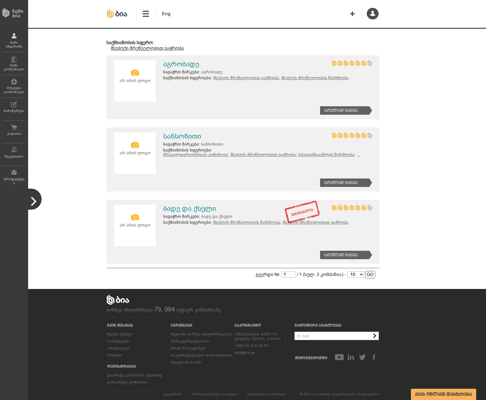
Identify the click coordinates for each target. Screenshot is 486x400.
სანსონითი (182, 136)
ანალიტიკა (118, 348)
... (359, 154)
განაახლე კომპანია (127, 382)
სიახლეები (118, 341)
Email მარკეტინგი (188, 348)
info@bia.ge (245, 352)
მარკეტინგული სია (190, 341)
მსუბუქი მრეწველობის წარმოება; (247, 222)
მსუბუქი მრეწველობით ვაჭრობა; (246, 78)
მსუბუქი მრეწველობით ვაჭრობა (147, 48)
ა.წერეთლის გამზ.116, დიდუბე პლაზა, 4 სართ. (258, 336)
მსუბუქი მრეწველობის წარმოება (314, 78)
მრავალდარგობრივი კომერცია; (196, 154)
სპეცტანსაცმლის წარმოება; (326, 154)
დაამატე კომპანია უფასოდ (134, 375)
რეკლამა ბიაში (186, 362)
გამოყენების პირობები (266, 394)
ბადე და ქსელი (189, 208)
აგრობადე (181, 64)
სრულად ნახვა (341, 110)
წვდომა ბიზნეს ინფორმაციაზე (201, 334)
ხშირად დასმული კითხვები (215, 394)
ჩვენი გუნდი (119, 334)
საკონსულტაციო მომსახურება (201, 355)
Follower (114, 355)
